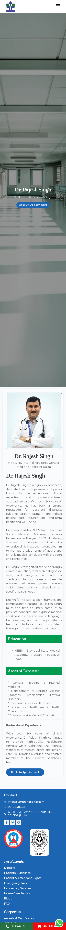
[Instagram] (18, 822)
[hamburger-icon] (58, 6)
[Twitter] (12, 822)
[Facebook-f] (6, 822)
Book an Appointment (33, 204)
